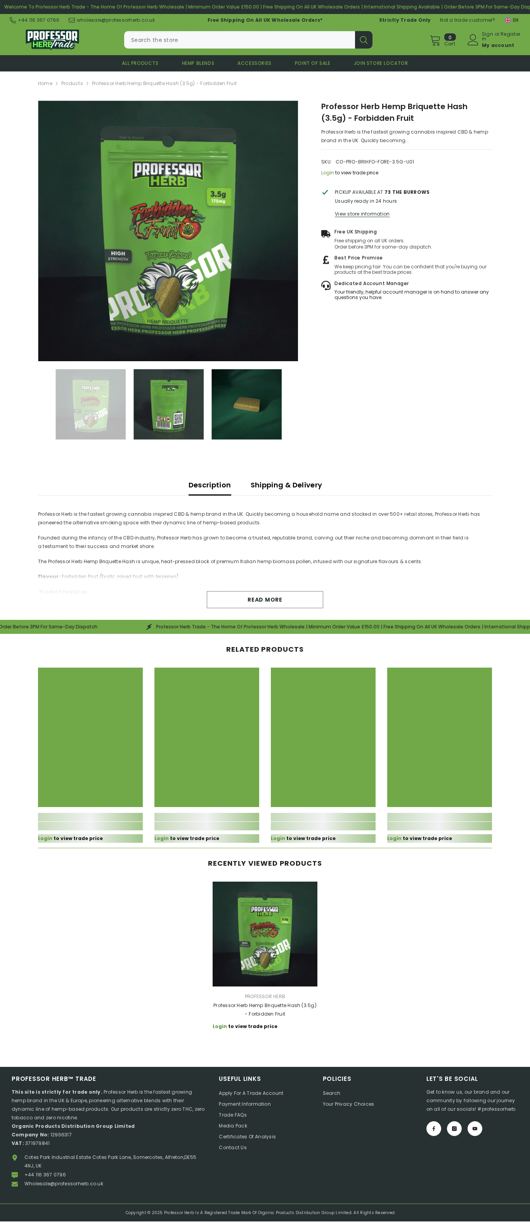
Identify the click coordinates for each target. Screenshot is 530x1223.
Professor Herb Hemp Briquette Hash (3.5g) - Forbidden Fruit (265, 1009)
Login (327, 172)
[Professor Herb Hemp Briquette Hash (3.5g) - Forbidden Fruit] (265, 934)
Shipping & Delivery (286, 485)
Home (45, 83)
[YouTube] (475, 1128)
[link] (90, 826)
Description (210, 485)
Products (72, 83)
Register (510, 34)
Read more (265, 600)
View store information (362, 214)
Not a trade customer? (467, 20)
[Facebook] (433, 1128)
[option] (168, 231)
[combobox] (239, 40)
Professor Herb (265, 996)
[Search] (248, 40)
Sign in (487, 36)
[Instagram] (454, 1128)
